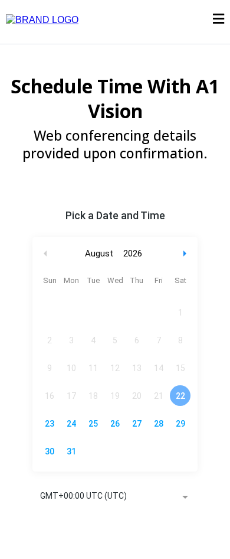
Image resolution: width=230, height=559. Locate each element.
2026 (132, 253)
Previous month (45, 254)
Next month (186, 254)
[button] (218, 20)
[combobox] (115, 497)
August (99, 253)
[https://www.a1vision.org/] (42, 19)
